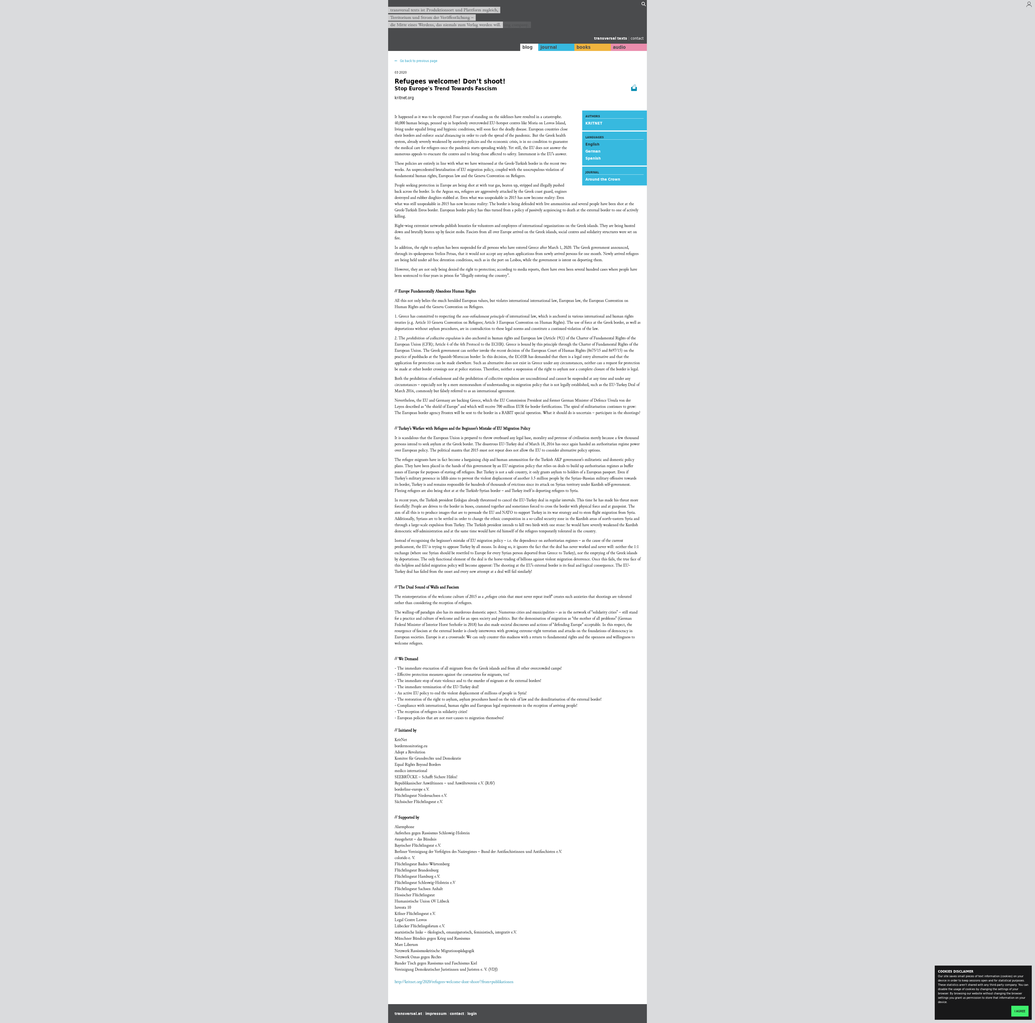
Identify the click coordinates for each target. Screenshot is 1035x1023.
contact (637, 38)
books (584, 47)
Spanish (593, 158)
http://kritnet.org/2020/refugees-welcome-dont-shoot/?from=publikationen (454, 982)
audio (619, 47)
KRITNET (593, 123)
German (593, 151)
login (472, 1014)
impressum (436, 1014)
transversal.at (408, 1014)
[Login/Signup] (1029, 6)
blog (527, 47)
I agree (1020, 1011)
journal (548, 47)
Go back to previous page (418, 60)
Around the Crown (602, 179)
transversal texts (611, 38)
